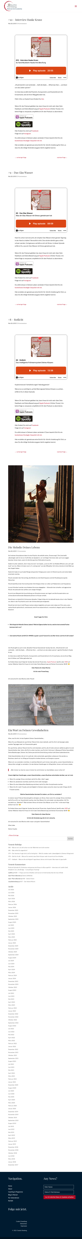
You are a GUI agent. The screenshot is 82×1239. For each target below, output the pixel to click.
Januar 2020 (12, 1108)
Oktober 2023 (12, 987)
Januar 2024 (12, 978)
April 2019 (11, 1135)
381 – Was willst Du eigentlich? (18, 850)
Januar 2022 (12, 1046)
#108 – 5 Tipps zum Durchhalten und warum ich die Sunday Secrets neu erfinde (38, 872)
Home (10, 1186)
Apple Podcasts (44, 403)
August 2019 (12, 1123)
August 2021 (12, 1061)
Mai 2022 (11, 1034)
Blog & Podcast (13, 1195)
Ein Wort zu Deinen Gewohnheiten (28, 730)
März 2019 (11, 1138)
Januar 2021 (12, 1082)
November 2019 (13, 1114)
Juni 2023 (11, 996)
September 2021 (13, 1058)
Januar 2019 (12, 1144)
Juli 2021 (11, 1064)
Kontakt (10, 1201)
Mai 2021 (11, 1070)
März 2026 (11, 901)
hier (42, 99)
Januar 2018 (12, 1162)
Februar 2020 (12, 1105)
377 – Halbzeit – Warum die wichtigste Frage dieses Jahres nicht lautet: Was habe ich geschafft (37, 859)
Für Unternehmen (13, 1198)
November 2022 (13, 1017)
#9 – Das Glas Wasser (20, 172)
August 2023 (12, 990)
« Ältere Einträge (13, 835)
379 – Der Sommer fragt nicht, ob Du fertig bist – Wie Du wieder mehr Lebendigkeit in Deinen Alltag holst (41, 853)
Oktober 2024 (12, 952)
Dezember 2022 (13, 1014)
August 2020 (12, 1088)
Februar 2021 (12, 1079)
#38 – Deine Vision (28, 878)
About (10, 1189)
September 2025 (13, 919)
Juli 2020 (11, 1091)
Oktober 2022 (12, 1020)
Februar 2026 (12, 904)
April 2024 (11, 969)
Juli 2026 (11, 889)
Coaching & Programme (15, 1192)
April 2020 (11, 1100)
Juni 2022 (11, 1031)
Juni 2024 (11, 963)
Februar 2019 (12, 1141)
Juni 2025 (11, 928)
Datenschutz (23, 1223)
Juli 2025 (11, 925)
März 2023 (11, 1005)
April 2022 (11, 1037)
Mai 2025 (11, 931)
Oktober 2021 (12, 1055)
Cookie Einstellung (21, 1221)
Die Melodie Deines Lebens (24, 547)
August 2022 (12, 1026)
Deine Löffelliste (27, 875)
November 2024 (13, 949)
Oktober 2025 (12, 916)
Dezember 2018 (13, 1147)
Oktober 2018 (12, 1153)
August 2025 (12, 922)
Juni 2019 (11, 1129)
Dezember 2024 (13, 946)
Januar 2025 (12, 943)
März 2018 (11, 1159)
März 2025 (11, 937)
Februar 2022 (12, 1043)
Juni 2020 (11, 1094)
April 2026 (11, 898)
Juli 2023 (11, 993)
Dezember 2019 (13, 1111)
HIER (66, 662)
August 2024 (12, 958)
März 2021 (11, 1076)
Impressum (24, 1226)
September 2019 (13, 1120)
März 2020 (11, 1103)
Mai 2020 (11, 1097)
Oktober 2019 (12, 1117)
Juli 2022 (11, 1028)
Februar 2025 (12, 940)
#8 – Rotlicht (15, 319)
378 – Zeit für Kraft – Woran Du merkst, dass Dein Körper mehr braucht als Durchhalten (35, 856)
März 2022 (11, 1040)
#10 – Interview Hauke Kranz (25, 19)
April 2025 (11, 934)
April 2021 (11, 1073)
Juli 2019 (11, 1126)
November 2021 (13, 1052)
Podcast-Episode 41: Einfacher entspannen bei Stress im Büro (27, 867)
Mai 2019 (11, 1132)
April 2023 (11, 1002)
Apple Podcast (51, 662)
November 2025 (13, 913)
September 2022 (13, 1023)
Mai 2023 (11, 999)
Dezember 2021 (13, 1049)
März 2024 (11, 972)
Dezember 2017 (13, 1165)
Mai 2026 (11, 895)
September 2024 (13, 955)
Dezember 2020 (13, 1085)
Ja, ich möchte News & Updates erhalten (59, 1197)
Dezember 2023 (13, 981)
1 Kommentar (21, 551)
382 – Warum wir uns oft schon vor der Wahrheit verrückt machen (28, 847)
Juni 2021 (11, 1067)
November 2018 (13, 1150)
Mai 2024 (11, 966)
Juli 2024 (11, 960)
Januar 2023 (12, 1011)
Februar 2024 (12, 975)
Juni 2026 (11, 892)
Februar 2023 (12, 1008)
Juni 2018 (11, 1156)
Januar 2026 (12, 907)
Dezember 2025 (13, 910)
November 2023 (13, 984)
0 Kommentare (22, 23)
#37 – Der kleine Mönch (27, 881)
